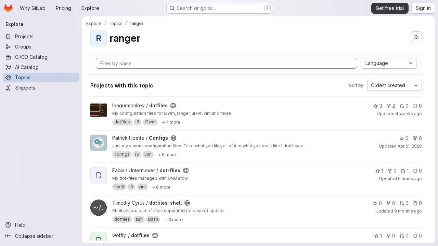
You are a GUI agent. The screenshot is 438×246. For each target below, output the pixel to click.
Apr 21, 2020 (410, 146)
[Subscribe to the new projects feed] (416, 36)
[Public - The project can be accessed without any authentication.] (173, 105)
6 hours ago (410, 178)
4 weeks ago (409, 113)
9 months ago (408, 211)
